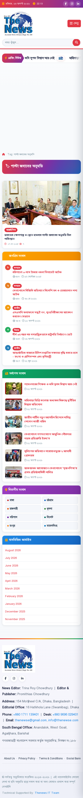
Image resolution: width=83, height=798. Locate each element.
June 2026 (11, 565)
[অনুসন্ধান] (76, 42)
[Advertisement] (41, 106)
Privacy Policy (27, 758)
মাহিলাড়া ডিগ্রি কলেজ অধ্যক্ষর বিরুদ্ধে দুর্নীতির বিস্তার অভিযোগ (50, 402)
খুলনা (49, 508)
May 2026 (11, 573)
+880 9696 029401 (65, 714)
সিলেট (50, 517)
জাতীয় (17, 308)
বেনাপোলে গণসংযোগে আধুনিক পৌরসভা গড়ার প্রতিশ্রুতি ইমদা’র (48, 436)
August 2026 (13, 550)
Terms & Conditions (51, 758)
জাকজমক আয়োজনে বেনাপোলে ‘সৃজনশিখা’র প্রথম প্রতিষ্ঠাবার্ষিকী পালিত (50, 470)
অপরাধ (17, 267)
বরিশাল (13, 517)
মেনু (76, 23)
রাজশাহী (14, 508)
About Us (9, 758)
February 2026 (14, 596)
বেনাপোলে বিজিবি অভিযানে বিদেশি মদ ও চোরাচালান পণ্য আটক (45, 292)
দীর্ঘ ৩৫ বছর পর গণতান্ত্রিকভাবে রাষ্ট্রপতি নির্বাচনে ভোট (42, 334)
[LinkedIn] (78, 4)
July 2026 (11, 558)
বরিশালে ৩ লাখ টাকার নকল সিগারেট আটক (37, 272)
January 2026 (13, 604)
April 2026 (11, 581)
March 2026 (12, 588)
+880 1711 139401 (26, 714)
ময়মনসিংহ (52, 525)
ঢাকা (12, 500)
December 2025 (15, 611)
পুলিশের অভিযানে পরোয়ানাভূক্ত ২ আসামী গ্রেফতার (47, 453)
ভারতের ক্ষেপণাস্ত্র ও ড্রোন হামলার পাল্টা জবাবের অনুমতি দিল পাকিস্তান (37, 237)
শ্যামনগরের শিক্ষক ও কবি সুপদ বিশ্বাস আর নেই (50, 384)
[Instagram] (72, 4)
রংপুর (12, 525)
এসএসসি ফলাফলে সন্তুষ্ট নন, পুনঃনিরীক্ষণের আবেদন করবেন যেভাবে (43, 314)
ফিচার (16, 330)
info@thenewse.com (63, 720)
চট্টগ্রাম (50, 500)
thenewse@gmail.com (31, 720)
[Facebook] (66, 4)
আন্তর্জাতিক (11, 230)
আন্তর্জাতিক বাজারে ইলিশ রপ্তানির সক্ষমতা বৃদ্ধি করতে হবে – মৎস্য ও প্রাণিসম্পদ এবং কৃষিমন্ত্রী (45, 355)
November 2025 (15, 619)
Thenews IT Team (47, 793)
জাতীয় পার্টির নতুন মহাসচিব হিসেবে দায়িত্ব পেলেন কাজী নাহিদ (47, 419)
